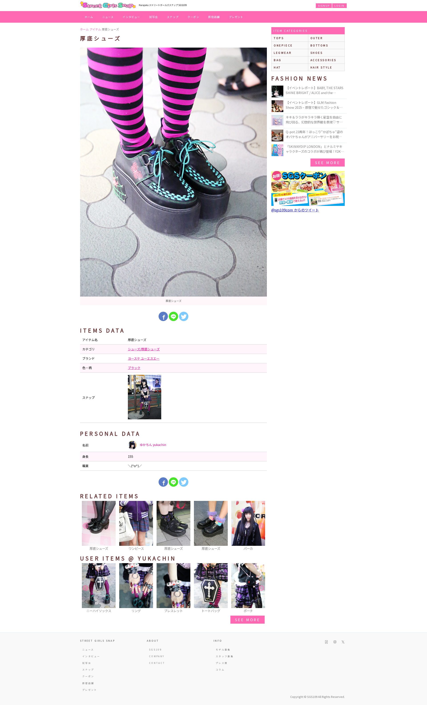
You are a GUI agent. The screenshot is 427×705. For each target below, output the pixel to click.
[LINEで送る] (173, 316)
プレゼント (236, 17)
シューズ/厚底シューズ (144, 349)
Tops (279, 38)
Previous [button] (85, 526)
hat (277, 67)
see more (247, 619)
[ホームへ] (108, 5)
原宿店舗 (214, 17)
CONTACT (157, 663)
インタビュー (131, 17)
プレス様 (222, 663)
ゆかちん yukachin (152, 444)
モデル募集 (223, 649)
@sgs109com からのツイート (295, 210)
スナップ (173, 17)
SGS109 (155, 649)
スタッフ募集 (225, 656)
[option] (173, 176)
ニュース (108, 17)
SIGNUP (324, 5)
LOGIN (339, 5)
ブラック (134, 368)
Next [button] (261, 526)
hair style (321, 67)
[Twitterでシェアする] (183, 316)
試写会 (153, 17)
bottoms (319, 45)
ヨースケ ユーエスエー (143, 358)
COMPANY (157, 656)
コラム (220, 669)
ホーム (89, 17)
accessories (323, 60)
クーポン (193, 17)
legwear (283, 52)
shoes (316, 52)
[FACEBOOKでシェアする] (163, 316)
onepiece (283, 45)
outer (316, 38)
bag (278, 60)
